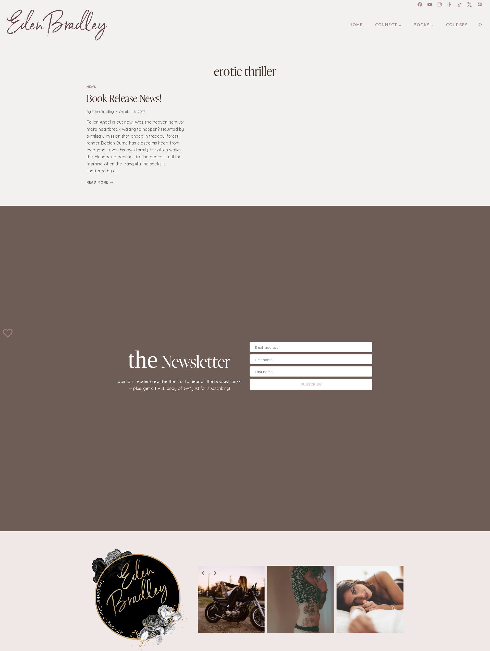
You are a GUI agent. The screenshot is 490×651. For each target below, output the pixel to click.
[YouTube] (429, 4)
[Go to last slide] (203, 573)
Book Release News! (124, 97)
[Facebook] (419, 4)
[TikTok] (459, 4)
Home (356, 24)
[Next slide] (215, 573)
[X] (469, 4)
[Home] (138, 599)
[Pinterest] (479, 4)
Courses (457, 24)
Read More (100, 182)
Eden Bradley (103, 111)
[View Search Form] (480, 25)
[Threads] (449, 4)
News (91, 87)
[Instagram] (439, 4)
